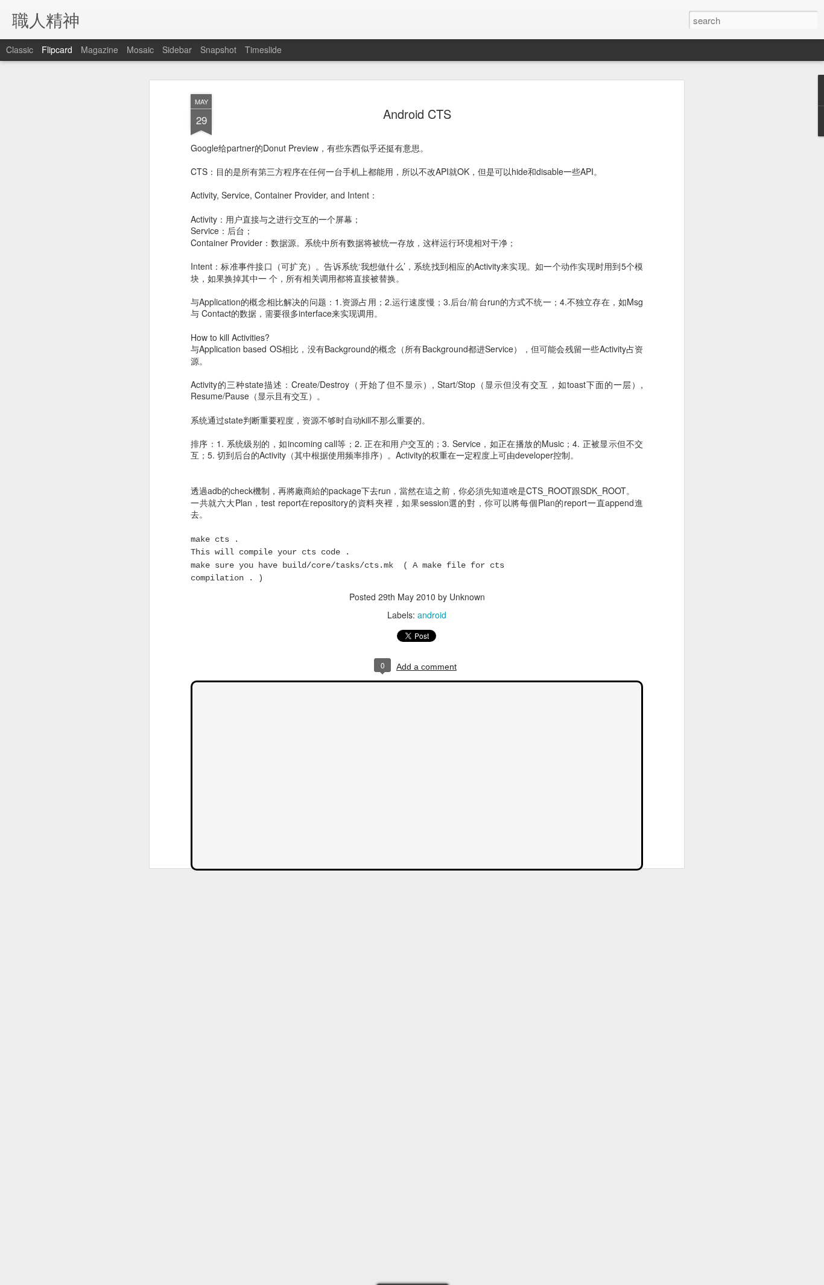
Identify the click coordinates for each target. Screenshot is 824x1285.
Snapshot (218, 49)
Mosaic (140, 49)
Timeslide (263, 49)
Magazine (99, 49)
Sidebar (177, 49)
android (431, 615)
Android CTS (417, 113)
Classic (19, 49)
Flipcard (57, 49)
